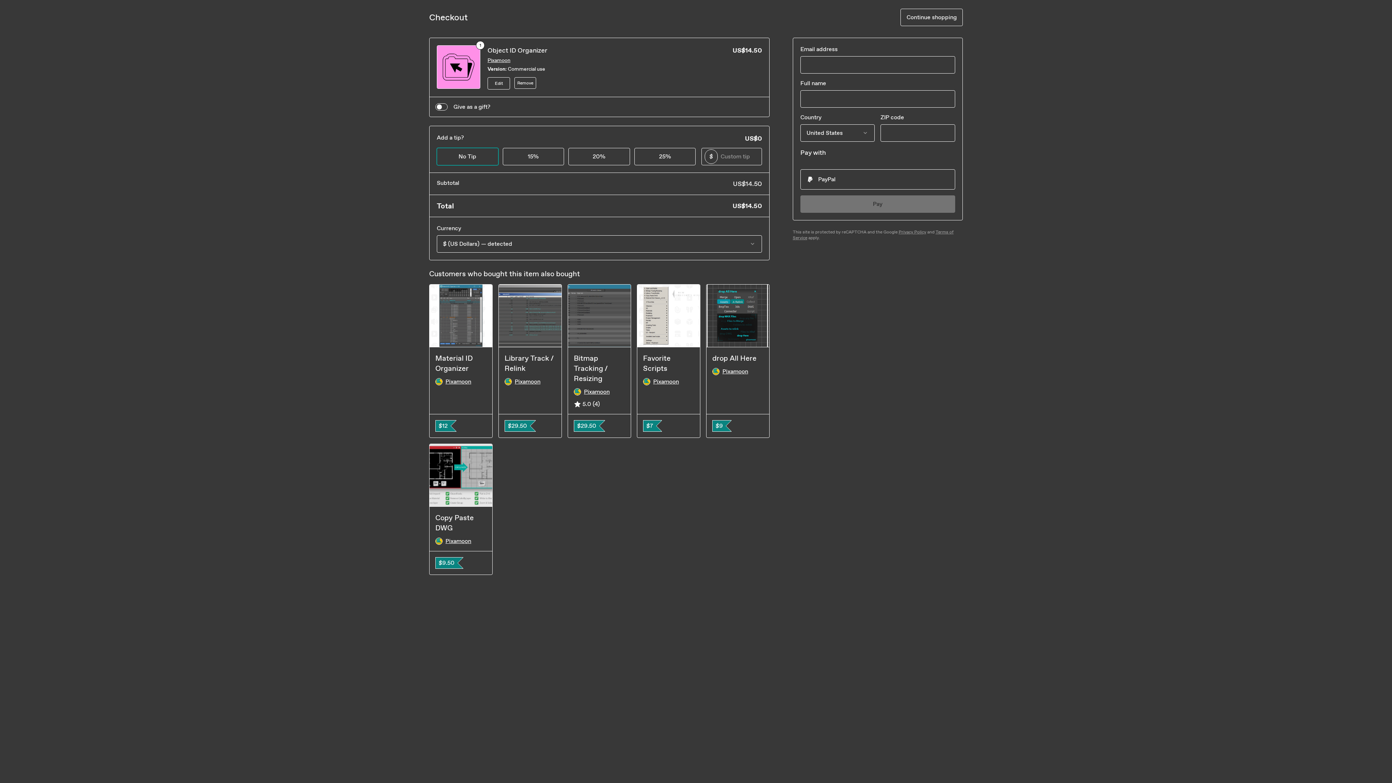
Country (810, 117)
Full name (813, 83)
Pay (878, 203)
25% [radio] (665, 156)
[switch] (441, 107)
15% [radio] (533, 156)
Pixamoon (499, 60)
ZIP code (892, 117)
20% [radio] (599, 156)
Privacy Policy (912, 232)
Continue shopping (932, 17)
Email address (819, 49)
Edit (499, 83)
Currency (449, 228)
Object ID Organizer (517, 50)
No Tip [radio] (467, 156)
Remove (525, 83)
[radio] (877, 179)
